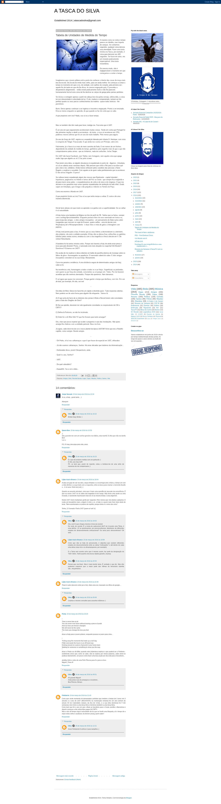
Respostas (68, 409)
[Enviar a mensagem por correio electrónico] (82, 375)
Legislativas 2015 (149, 312)
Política (99, 378)
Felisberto (65, 695)
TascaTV (134, 310)
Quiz (148, 318)
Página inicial (93, 776)
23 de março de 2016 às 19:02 (86, 521)
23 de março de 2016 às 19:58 (94, 540)
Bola (70, 378)
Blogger (129, 798)
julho (137, 213)
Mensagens (138, 274)
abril (137, 222)
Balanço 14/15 (135, 316)
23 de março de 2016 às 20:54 (86, 561)
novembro (138, 201)
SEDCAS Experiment (137, 318)
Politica (156, 305)
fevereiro (138, 255)
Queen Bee (66, 430)
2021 (135, 180)
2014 (135, 264)
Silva (70, 414)
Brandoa (138, 301)
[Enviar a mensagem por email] (86, 375)
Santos (104, 378)
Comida (160, 297)
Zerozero (133, 320)
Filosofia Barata (77, 378)
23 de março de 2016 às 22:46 (87, 582)
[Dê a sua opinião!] (88, 375)
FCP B (156, 303)
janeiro (137, 258)
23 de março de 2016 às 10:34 (83, 394)
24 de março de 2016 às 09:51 (86, 674)
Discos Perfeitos (147, 316)
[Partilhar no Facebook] (93, 375)
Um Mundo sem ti (141, 238)
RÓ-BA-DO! (139, 241)
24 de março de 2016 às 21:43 (80, 695)
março (137, 225)
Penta (64, 614)
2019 (135, 186)
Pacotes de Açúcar (153, 314)
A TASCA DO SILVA (77, 11)
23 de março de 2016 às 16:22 (86, 414)
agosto (137, 210)
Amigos (65, 378)
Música (159, 289)
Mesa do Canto (146, 310)
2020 (135, 183)
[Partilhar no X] (91, 375)
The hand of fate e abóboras (144, 232)
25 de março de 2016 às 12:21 (86, 726)
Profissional (135, 305)
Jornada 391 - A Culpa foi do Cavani (145, 122)
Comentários (138, 278)
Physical (158, 316)
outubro (138, 204)
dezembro (138, 198)
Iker (157, 308)
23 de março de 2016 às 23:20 (77, 614)
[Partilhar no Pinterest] (96, 375)
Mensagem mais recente (65, 776)
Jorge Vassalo (67, 394)
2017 (135, 192)
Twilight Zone (157, 318)
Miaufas (93, 378)
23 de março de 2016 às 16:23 (86, 456)
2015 (135, 261)
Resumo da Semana (142, 303)
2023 (135, 177)
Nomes (157, 310)
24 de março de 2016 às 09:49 (86, 597)
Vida (108, 378)
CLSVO (140, 314)
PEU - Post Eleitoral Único (144, 235)
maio (137, 219)
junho (137, 216)
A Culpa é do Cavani (155, 301)
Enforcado (134, 308)
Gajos (89, 378)
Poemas (147, 305)
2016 (135, 195)
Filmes (149, 299)
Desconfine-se (137, 331)
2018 (135, 189)
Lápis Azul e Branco (69, 480)
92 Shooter (135, 312)
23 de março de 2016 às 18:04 (87, 480)
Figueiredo (147, 308)
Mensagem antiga (118, 776)
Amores (134, 297)
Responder (66, 405)
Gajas (84, 378)
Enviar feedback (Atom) (72, 779)
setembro (138, 207)
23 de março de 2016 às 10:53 (81, 430)
